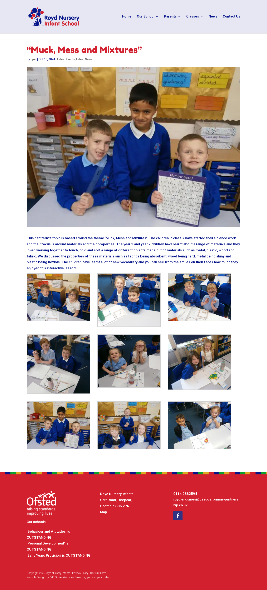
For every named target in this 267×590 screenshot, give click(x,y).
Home (126, 16)
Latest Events (66, 59)
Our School (145, 16)
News (213, 16)
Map (103, 512)
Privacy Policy (80, 573)
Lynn (33, 59)
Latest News (84, 59)
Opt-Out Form (98, 573)
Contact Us (231, 16)
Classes (192, 16)
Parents (170, 16)
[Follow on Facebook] (178, 515)
